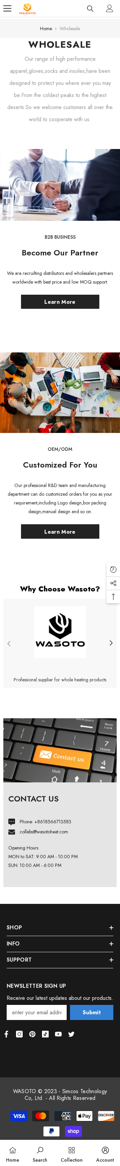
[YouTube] (58, 1034)
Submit (92, 1012)
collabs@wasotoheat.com (44, 831)
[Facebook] (6, 1034)
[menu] (7, 8)
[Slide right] (111, 643)
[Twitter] (71, 1034)
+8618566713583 (52, 821)
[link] (60, 643)
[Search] (90, 9)
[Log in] (109, 8)
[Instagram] (19, 1034)
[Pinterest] (32, 1034)
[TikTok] (45, 1034)
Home (46, 28)
